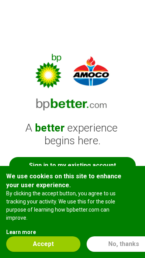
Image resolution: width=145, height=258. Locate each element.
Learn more (21, 232)
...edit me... (72, 8)
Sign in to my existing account (72, 165)
